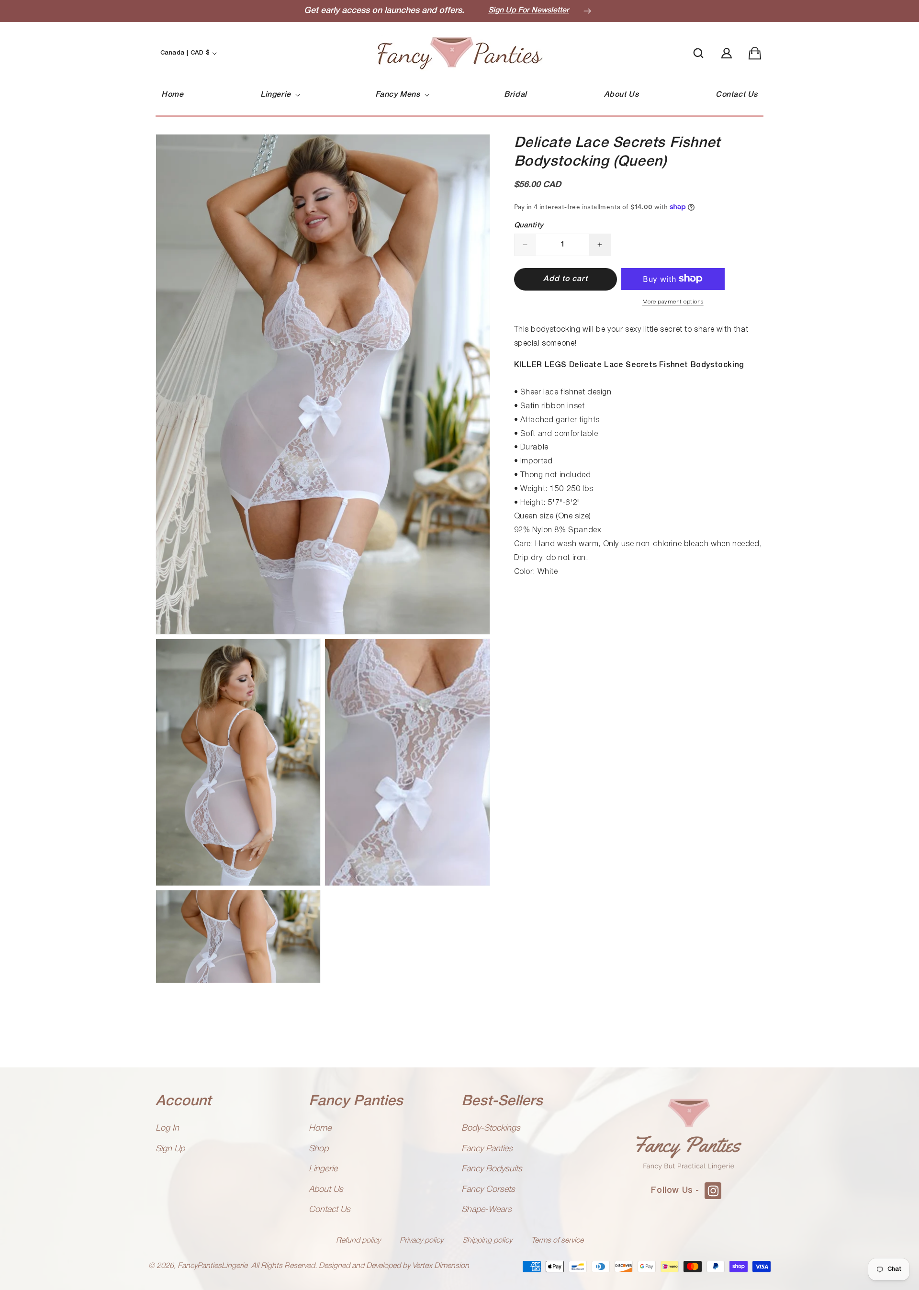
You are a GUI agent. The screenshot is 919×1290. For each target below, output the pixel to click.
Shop (318, 1149)
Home (320, 1128)
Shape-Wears (486, 1209)
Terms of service (557, 1240)
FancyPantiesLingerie (212, 1266)
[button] (279, 95)
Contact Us (329, 1209)
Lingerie (323, 1169)
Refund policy (358, 1240)
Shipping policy (487, 1240)
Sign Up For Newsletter (528, 10)
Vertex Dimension (440, 1266)
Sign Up (170, 1149)
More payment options (673, 301)
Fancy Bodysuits (491, 1169)
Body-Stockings (490, 1128)
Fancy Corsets (488, 1189)
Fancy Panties (487, 1149)
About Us (326, 1189)
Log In (167, 1128)
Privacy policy (421, 1240)
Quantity (529, 225)
